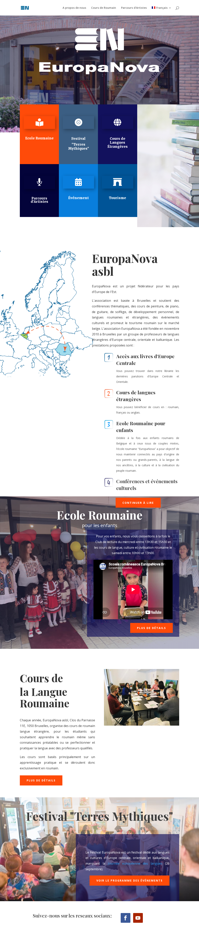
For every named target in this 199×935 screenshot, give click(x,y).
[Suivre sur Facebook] (125, 918)
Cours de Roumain (103, 8)
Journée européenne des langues (135, 863)
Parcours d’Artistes (134, 8)
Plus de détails (151, 628)
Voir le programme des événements (129, 880)
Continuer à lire (138, 503)
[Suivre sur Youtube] (138, 918)
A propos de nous (74, 8)
